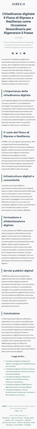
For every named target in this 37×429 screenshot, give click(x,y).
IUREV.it (4, 406)
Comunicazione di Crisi (9, 422)
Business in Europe (17, 418)
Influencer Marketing (23, 422)
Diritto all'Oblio (18, 425)
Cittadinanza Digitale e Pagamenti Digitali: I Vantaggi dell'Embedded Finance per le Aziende (20, 363)
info (21, 411)
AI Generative (19, 420)
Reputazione (6, 418)
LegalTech (28, 420)
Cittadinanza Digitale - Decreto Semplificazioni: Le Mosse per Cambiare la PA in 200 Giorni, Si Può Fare (20, 392)
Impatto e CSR (9, 420)
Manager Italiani (29, 418)
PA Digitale (27, 425)
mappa (17, 411)
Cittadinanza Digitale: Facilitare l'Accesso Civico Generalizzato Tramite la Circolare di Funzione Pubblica (20, 371)
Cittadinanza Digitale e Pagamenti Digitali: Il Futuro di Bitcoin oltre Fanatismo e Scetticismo (18, 379)
